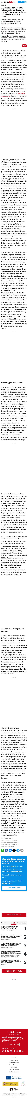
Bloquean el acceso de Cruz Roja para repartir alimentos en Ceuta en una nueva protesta (11, 961)
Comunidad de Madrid (6, 842)
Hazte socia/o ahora (14, 888)
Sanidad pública (14, 844)
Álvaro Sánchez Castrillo (7, 930)
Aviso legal (14, 1067)
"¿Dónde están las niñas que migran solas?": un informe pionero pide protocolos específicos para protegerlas (11, 945)
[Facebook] (5, 1051)
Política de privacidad (14, 1069)
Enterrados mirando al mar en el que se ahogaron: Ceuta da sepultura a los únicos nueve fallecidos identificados (11, 936)
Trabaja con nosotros (14, 1062)
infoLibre (3, 964)
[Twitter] (11, 1051)
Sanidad (15, 842)
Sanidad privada (5, 844)
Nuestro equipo (14, 1060)
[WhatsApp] (3, 1051)
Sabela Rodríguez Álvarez (7, 947)
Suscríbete (21, 1)
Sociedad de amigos (14, 1064)
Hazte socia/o (14, 1044)
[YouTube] (20, 1051)
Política (2, 840)
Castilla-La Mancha (11, 840)
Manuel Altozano (5, 939)
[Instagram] (17, 1051)
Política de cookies (14, 1071)
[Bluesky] (8, 1051)
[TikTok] (23, 1051)
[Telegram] (14, 1051)
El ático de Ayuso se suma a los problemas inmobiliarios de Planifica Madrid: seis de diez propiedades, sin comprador (9, 928)
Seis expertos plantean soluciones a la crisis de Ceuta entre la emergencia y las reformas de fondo (11, 952)
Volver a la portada (14, 971)
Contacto (14, 1057)
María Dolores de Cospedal (7, 846)
